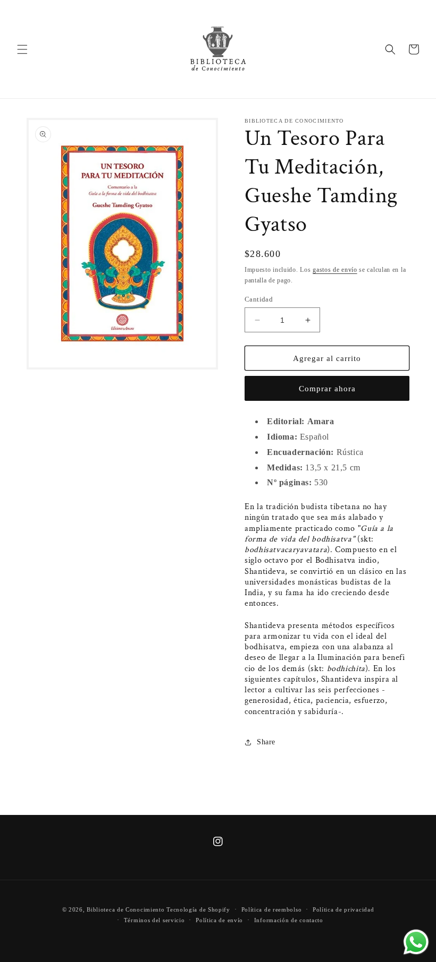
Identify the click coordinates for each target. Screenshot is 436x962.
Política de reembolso (271, 909)
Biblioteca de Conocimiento (125, 909)
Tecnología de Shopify (198, 909)
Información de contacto (288, 920)
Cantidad (259, 299)
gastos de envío (335, 269)
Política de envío (219, 920)
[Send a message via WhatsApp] (416, 942)
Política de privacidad (343, 909)
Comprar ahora (327, 388)
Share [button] (266, 742)
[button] (22, 49)
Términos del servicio (154, 920)
